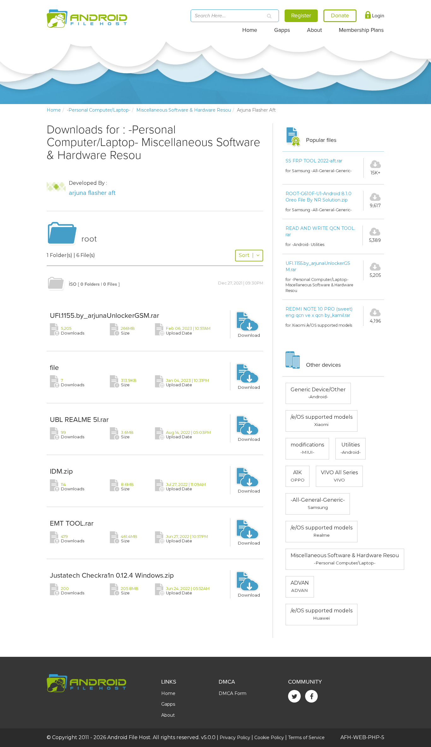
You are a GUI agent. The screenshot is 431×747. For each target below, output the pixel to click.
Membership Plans (361, 30)
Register (301, 15)
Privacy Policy (235, 737)
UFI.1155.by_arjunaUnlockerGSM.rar (104, 315)
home (54, 110)
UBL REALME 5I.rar (79, 419)
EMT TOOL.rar (71, 523)
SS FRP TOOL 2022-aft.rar (314, 161)
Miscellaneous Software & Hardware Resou (183, 110)
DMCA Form (232, 693)
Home (249, 30)
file (54, 367)
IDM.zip (61, 471)
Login (377, 16)
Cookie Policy (269, 737)
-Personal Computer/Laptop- (98, 110)
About (314, 30)
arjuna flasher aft (92, 193)
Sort (246, 255)
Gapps (282, 30)
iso (72, 284)
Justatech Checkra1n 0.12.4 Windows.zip (112, 575)
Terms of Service (306, 737)
